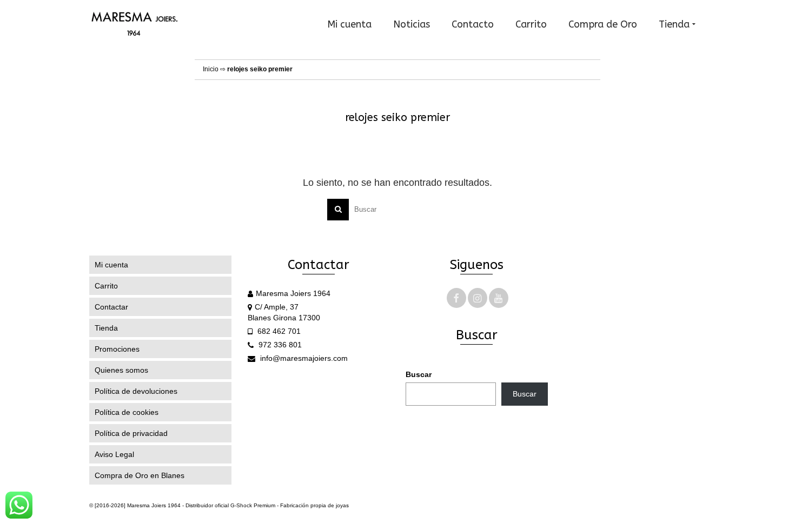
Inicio (210, 69)
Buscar (419, 374)
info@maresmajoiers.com (303, 358)
